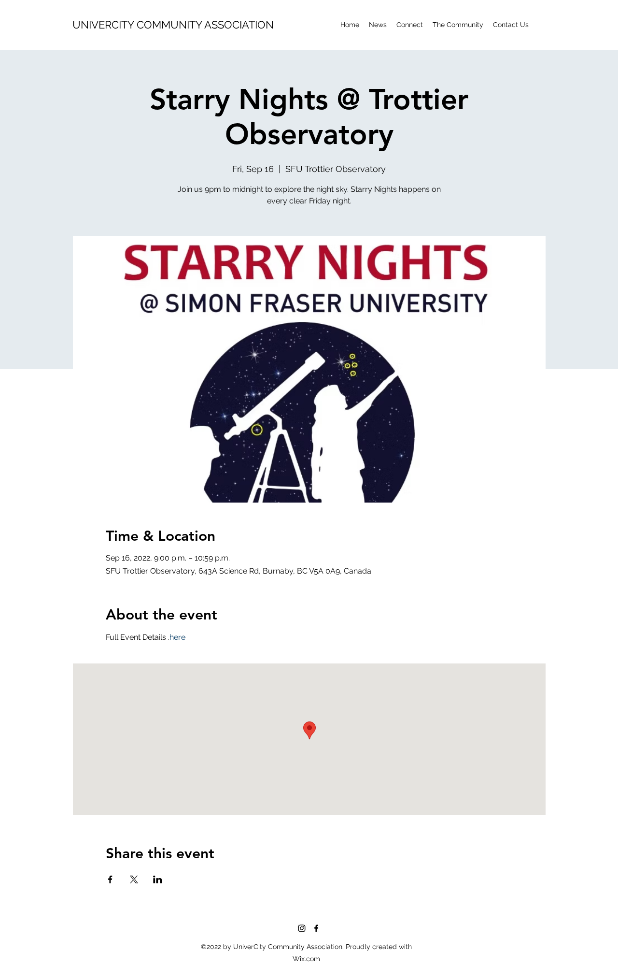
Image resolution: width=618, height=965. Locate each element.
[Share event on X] (134, 879)
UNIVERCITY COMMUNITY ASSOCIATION (173, 24)
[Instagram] (302, 928)
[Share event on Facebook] (110, 879)
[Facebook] (316, 928)
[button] (458, 24)
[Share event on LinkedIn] (157, 879)
